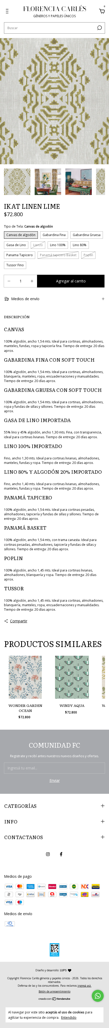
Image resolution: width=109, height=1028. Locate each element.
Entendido (68, 1017)
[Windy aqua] (72, 677)
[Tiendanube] (54, 999)
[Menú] (8, 12)
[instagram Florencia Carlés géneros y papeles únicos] (48, 854)
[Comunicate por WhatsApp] (98, 996)
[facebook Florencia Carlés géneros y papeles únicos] (61, 854)
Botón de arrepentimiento (54, 991)
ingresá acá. (85, 985)
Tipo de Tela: (28, 226)
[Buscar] (99, 28)
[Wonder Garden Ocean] (25, 677)
